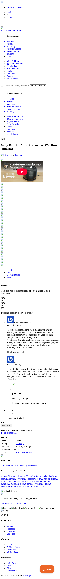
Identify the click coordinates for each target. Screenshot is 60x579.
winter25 (22, 479)
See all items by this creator (25, 465)
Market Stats (12, 552)
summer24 (31, 486)
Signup (10, 17)
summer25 (23, 476)
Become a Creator (15, 7)
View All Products (15, 61)
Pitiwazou (7, 155)
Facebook (11, 529)
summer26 (5, 476)
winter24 (15, 476)
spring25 (54, 479)
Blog (9, 568)
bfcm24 (32, 481)
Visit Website (7, 465)
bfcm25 (22, 486)
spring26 (5, 481)
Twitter (10, 526)
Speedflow (31, 479)
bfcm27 (40, 479)
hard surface (14, 481)
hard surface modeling (39, 476)
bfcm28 (23, 484)
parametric (5, 486)
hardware (53, 476)
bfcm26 (4, 479)
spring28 (24, 481)
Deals (9, 71)
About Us (11, 544)
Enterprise (11, 549)
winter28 (47, 484)
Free (9, 56)
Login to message (9, 433)
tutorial (47, 481)
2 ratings (20, 443)
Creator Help (12, 566)
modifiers (15, 484)
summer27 (5, 484)
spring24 (15, 486)
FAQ (9, 272)
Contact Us (12, 571)
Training (18, 155)
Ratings (10, 277)
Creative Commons (24, 453)
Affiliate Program (14, 547)
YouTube (11, 534)
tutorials (39, 481)
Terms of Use (7, 503)
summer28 (13, 479)
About (9, 270)
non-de (47, 479)
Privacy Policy (21, 503)
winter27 (40, 486)
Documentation (13, 275)
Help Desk (11, 563)
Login (9, 12)
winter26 (39, 484)
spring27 (31, 484)
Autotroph (26, 575)
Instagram (11, 531)
